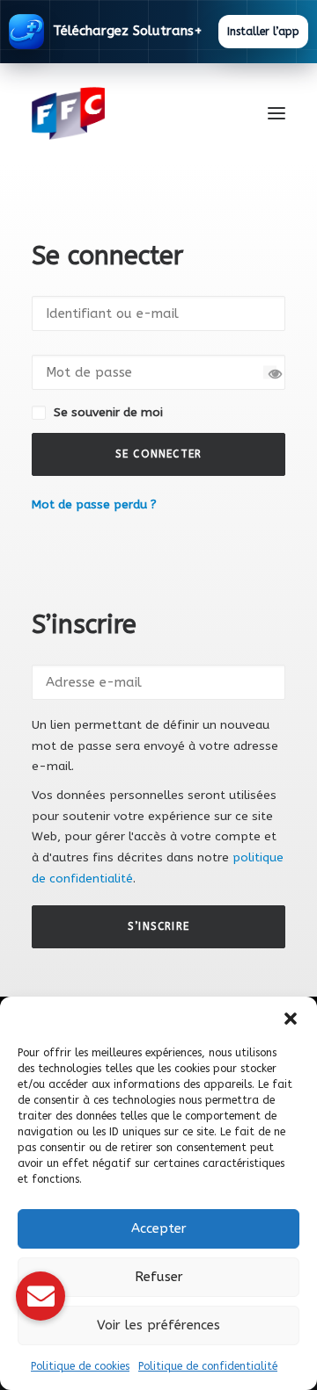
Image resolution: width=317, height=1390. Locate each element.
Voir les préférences (158, 1325)
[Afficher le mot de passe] (269, 371)
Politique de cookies (80, 1366)
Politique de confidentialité (207, 1366)
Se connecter (158, 454)
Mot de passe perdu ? (94, 505)
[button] (290, 1018)
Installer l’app (263, 31)
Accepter (159, 1228)
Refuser (159, 1277)
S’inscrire (158, 926)
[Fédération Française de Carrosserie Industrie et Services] (132, 113)
